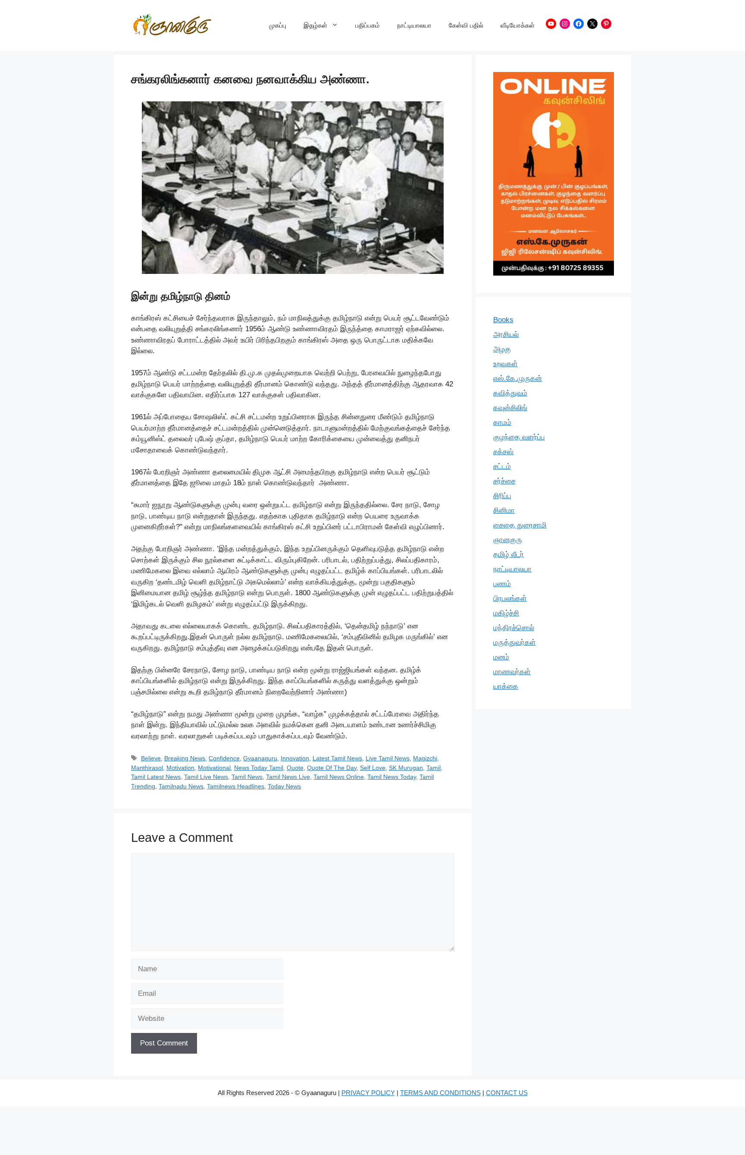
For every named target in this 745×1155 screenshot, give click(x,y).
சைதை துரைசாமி (520, 525)
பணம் (502, 584)
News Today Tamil (258, 767)
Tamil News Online (338, 776)
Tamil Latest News (156, 776)
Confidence (224, 758)
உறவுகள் (505, 364)
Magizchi (425, 758)
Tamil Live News (206, 776)
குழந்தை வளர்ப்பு (519, 437)
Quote (295, 767)
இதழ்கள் (315, 25)
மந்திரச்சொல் (513, 628)
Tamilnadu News (181, 786)
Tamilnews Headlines (235, 786)
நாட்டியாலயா (414, 25)
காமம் (502, 422)
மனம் (501, 657)
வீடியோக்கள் (518, 25)
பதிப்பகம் (367, 25)
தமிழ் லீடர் (508, 554)
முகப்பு (277, 25)
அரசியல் (506, 334)
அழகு (502, 349)
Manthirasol (147, 767)
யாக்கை (505, 686)
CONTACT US (507, 1092)
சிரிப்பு (502, 496)
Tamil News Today (391, 776)
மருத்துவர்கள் (514, 642)
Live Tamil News (388, 758)
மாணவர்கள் (512, 672)
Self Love (372, 767)
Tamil (433, 767)
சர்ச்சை (504, 481)
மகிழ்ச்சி (506, 613)
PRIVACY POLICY (368, 1092)
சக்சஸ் (503, 452)
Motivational (214, 767)
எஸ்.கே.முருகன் (517, 378)
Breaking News (184, 758)
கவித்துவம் (510, 393)
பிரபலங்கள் (510, 598)
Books (503, 320)
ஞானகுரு (507, 540)
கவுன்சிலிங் (510, 408)
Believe (151, 758)
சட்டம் (502, 466)
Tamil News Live (288, 776)
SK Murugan (406, 767)
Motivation (180, 767)
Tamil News (247, 776)
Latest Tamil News (337, 758)
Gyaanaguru (260, 758)
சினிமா (504, 510)
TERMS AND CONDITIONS (440, 1092)
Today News (284, 786)
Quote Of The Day (332, 767)
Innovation (295, 758)
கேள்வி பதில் (466, 25)
